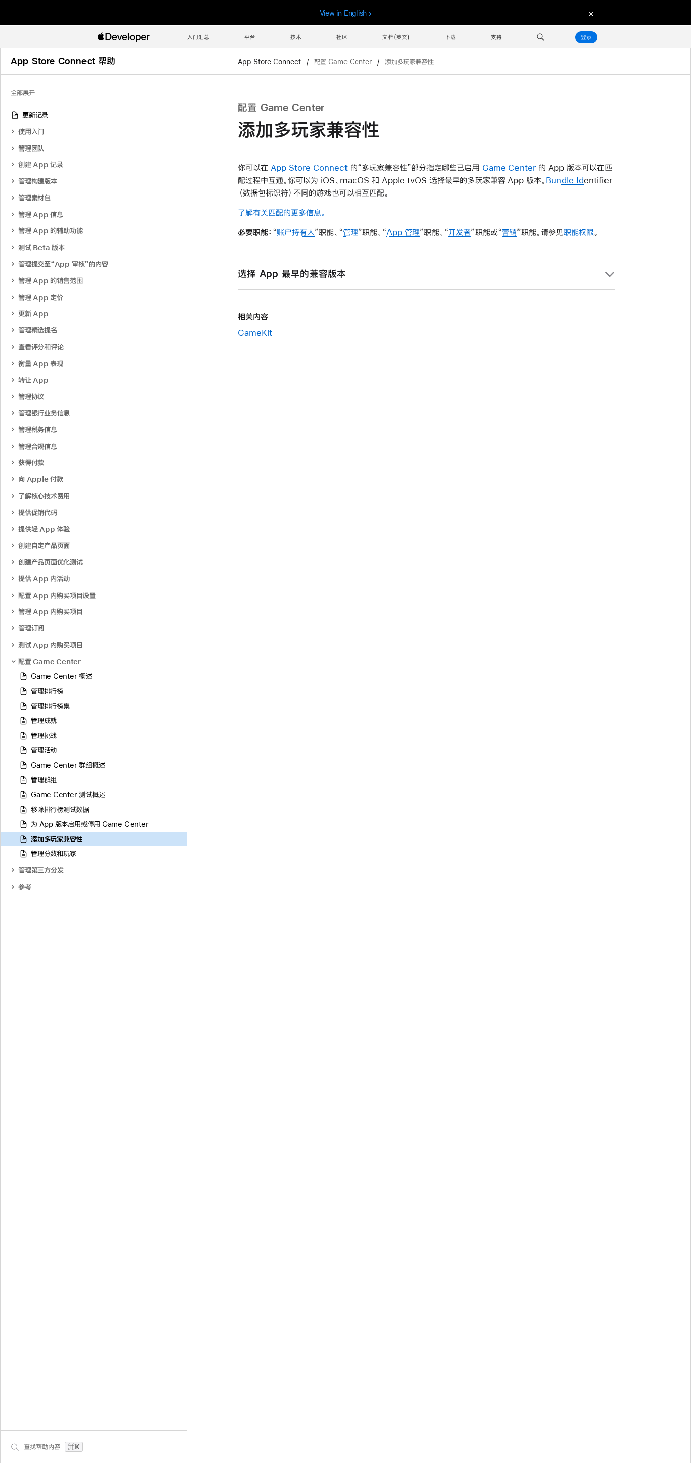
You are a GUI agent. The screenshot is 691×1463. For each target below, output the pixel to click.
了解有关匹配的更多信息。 (282, 212)
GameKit (255, 332)
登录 (586, 37)
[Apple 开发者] (125, 37)
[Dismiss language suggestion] (590, 13)
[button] (540, 37)
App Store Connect (270, 61)
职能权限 (579, 232)
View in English (343, 13)
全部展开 (23, 92)
